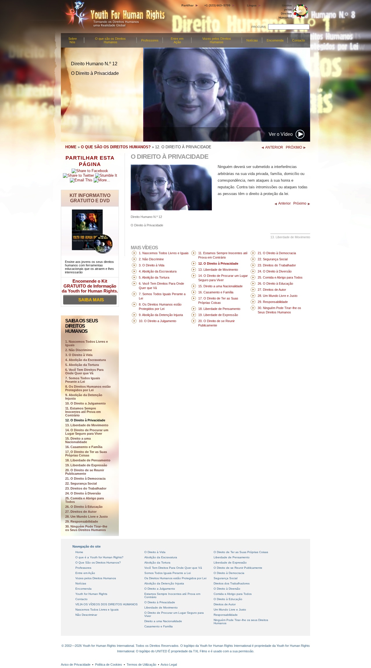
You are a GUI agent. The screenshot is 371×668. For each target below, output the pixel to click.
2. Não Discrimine (78, 350)
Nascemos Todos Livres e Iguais (97, 609)
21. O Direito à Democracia (85, 478)
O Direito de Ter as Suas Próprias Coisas (241, 552)
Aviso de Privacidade (75, 664)
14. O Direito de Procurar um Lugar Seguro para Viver (86, 431)
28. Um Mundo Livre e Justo (86, 516)
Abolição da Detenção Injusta (164, 583)
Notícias (252, 40)
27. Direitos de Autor (81, 511)
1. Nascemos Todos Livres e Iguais (164, 253)
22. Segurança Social (81, 483)
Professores (150, 40)
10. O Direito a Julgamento (85, 403)
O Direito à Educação (228, 599)
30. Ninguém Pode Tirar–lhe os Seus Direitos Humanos (86, 528)
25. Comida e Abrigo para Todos (84, 500)
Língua (252, 5)
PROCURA (258, 26)
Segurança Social (225, 578)
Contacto (298, 40)
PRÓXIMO (294, 147)
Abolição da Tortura (157, 562)
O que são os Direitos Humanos (110, 40)
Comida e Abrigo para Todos (233, 593)
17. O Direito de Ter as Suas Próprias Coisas (86, 453)
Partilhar (187, 5)
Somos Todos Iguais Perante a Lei (167, 573)
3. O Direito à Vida (78, 355)
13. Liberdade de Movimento (86, 425)
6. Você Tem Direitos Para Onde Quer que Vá (84, 371)
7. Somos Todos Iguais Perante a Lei (82, 379)
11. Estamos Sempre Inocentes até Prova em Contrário (83, 412)
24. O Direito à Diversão (83, 493)
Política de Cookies (108, 664)
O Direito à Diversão (227, 588)
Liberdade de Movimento (161, 607)
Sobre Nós (72, 40)
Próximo (299, 203)
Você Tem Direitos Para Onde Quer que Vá (173, 567)
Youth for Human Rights (91, 593)
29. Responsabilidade (81, 521)
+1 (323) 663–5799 (217, 5)
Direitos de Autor (225, 604)
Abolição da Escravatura (160, 557)
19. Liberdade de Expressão (86, 465)
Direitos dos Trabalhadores (232, 583)
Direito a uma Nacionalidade (163, 621)
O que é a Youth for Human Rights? (99, 557)
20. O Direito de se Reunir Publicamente (84, 471)
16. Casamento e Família (83, 447)
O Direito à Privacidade (159, 602)
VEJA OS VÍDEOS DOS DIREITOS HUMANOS (106, 604)
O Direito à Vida (155, 552)
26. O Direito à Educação (84, 506)
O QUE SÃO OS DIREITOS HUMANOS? (116, 147)
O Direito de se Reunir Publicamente (238, 567)
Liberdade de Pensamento (232, 557)
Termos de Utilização (141, 664)
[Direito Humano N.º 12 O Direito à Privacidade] (171, 209)
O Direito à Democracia (229, 573)
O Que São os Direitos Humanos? (98, 562)
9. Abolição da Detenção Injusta (83, 396)
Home (79, 552)
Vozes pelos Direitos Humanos (216, 40)
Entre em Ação (177, 40)
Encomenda (275, 40)
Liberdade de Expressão (230, 562)
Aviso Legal (169, 664)
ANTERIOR (274, 147)
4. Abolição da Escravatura (85, 360)
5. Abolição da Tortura (82, 365)
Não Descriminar (86, 614)
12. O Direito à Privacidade (85, 420)
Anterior (284, 203)
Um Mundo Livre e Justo (230, 609)
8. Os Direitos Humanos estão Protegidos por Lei (88, 388)
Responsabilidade (226, 614)
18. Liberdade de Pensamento (87, 460)
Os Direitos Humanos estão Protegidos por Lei (175, 578)
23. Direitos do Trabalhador (85, 488)
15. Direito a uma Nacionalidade (78, 440)
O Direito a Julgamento (159, 588)
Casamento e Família (158, 626)
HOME (71, 147)
